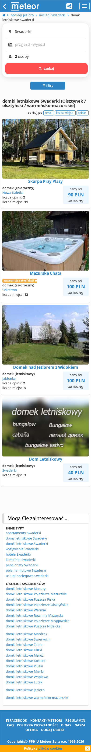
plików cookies (50, 748)
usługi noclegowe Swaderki (27, 576)
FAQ (10, 725)
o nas (66, 725)
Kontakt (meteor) (46, 720)
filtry (49, 85)
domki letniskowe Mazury (26, 588)
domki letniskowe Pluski (24, 666)
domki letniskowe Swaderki (27, 543)
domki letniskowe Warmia (26, 610)
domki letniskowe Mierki (25, 671)
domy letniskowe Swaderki (26, 538)
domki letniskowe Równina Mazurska (34, 615)
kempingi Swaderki (21, 559)
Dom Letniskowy (45, 459)
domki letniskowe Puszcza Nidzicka (33, 626)
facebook (18, 720)
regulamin (75, 720)
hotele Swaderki (18, 554)
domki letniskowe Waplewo (27, 677)
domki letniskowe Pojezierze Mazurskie (36, 594)
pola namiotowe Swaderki (26, 570)
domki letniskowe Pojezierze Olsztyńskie (37, 604)
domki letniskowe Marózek (26, 634)
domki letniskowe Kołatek (25, 660)
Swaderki (9, 470)
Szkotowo (9, 290)
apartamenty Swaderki (23, 533)
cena (48, 113)
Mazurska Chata (45, 273)
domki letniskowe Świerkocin (28, 639)
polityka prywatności (37, 725)
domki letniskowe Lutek (24, 682)
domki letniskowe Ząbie (24, 644)
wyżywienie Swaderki (22, 549)
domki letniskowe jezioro (25, 690)
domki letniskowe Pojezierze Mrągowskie (38, 621)
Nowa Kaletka (13, 192)
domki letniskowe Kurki (24, 650)
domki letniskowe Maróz (25, 655)
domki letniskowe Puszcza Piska (30, 599)
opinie (82, 113)
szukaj (49, 68)
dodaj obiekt (53, 730)
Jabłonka (9, 378)
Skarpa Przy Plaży (45, 181)
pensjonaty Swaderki (22, 565)
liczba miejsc (64, 113)
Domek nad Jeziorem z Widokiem (45, 367)
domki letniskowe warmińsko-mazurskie (37, 697)
